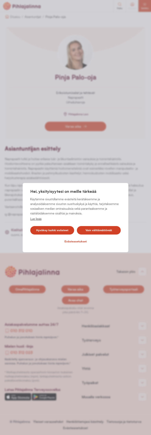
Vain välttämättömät (99, 230)
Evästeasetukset (75, 241)
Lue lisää (35, 219)
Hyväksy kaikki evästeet (52, 230)
